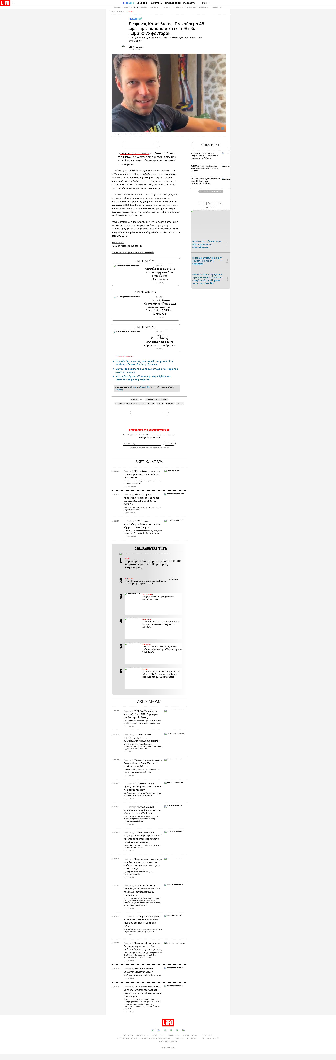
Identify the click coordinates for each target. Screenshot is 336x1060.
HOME (114, 11)
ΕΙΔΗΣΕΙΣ (122, 11)
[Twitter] (222, 128)
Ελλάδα (117, 8)
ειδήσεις (119, 389)
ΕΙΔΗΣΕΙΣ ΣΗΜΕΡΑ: (124, 356)
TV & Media (166, 8)
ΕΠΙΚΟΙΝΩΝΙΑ (143, 1035)
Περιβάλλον (203, 8)
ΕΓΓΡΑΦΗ (169, 443)
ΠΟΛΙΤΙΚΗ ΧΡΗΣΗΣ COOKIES (186, 1038)
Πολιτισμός (155, 8)
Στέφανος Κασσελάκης (134, 153)
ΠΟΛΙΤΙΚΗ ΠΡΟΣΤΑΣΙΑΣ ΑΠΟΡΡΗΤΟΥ (156, 448)
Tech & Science (179, 8)
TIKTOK (180, 403)
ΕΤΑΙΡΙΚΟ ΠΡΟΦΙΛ (190, 1035)
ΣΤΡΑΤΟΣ (170, 403)
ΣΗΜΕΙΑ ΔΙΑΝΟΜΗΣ (210, 1038)
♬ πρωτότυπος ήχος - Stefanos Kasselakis (133, 252)
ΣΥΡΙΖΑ (160, 403)
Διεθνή (125, 8)
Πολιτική (134, 8)
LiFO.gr (133, 387)
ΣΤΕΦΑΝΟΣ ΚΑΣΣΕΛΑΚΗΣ (156, 399)
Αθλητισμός (191, 8)
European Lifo (216, 8)
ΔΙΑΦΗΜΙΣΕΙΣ (173, 1035)
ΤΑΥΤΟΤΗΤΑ (128, 1035)
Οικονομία (144, 8)
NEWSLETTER (158, 1035)
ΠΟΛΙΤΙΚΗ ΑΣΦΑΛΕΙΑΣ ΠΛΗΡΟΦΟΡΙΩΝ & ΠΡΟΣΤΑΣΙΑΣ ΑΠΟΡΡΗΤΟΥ (144, 1038)
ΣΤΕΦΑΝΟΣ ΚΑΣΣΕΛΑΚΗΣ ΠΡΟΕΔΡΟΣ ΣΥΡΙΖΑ (134, 403)
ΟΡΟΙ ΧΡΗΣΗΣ (135, 448)
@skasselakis (118, 242)
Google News (146, 387)
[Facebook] (218, 128)
